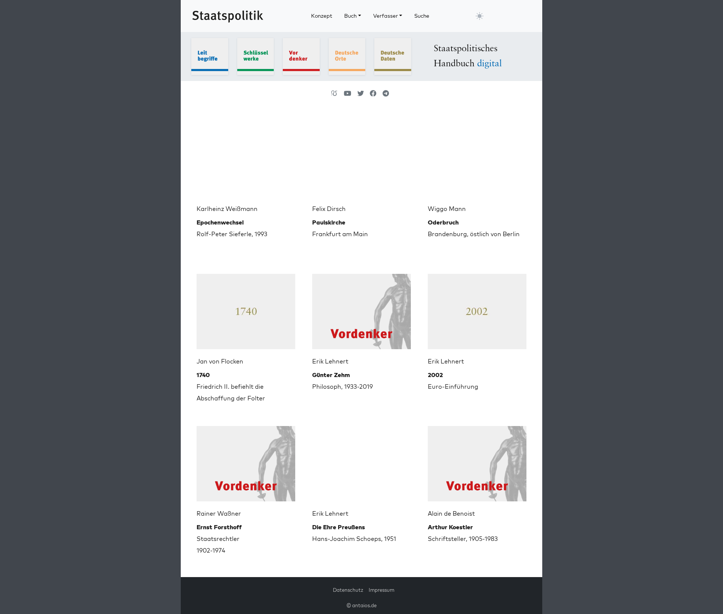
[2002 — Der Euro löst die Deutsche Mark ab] (477, 308)
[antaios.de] (334, 93)
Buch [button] (350, 15)
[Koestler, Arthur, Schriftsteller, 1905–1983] (477, 460)
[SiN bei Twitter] (360, 93)
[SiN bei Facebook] (373, 93)
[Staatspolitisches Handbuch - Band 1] (209, 55)
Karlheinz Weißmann (227, 208)
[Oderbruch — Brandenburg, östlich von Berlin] (477, 156)
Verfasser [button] (385, 15)
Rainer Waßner (219, 513)
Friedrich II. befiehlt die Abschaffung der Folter (231, 386)
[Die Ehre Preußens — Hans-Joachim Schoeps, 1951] (361, 460)
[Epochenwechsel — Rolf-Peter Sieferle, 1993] (246, 156)
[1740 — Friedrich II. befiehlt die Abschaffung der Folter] (246, 308)
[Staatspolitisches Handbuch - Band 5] (392, 55)
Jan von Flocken (220, 361)
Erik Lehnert (330, 361)
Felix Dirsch (329, 208)
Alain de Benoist (451, 513)
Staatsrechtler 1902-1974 (219, 538)
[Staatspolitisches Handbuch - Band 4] (347, 55)
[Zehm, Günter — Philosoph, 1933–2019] (361, 308)
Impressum (381, 590)
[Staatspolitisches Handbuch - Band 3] (301, 55)
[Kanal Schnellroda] (347, 93)
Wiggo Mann (447, 208)
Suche (421, 15)
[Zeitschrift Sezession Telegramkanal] (386, 93)
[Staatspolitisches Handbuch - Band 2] (255, 55)
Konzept (321, 15)
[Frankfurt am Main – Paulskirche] (361, 156)
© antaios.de (361, 605)
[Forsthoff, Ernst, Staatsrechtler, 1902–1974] (246, 460)
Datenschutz (348, 590)
